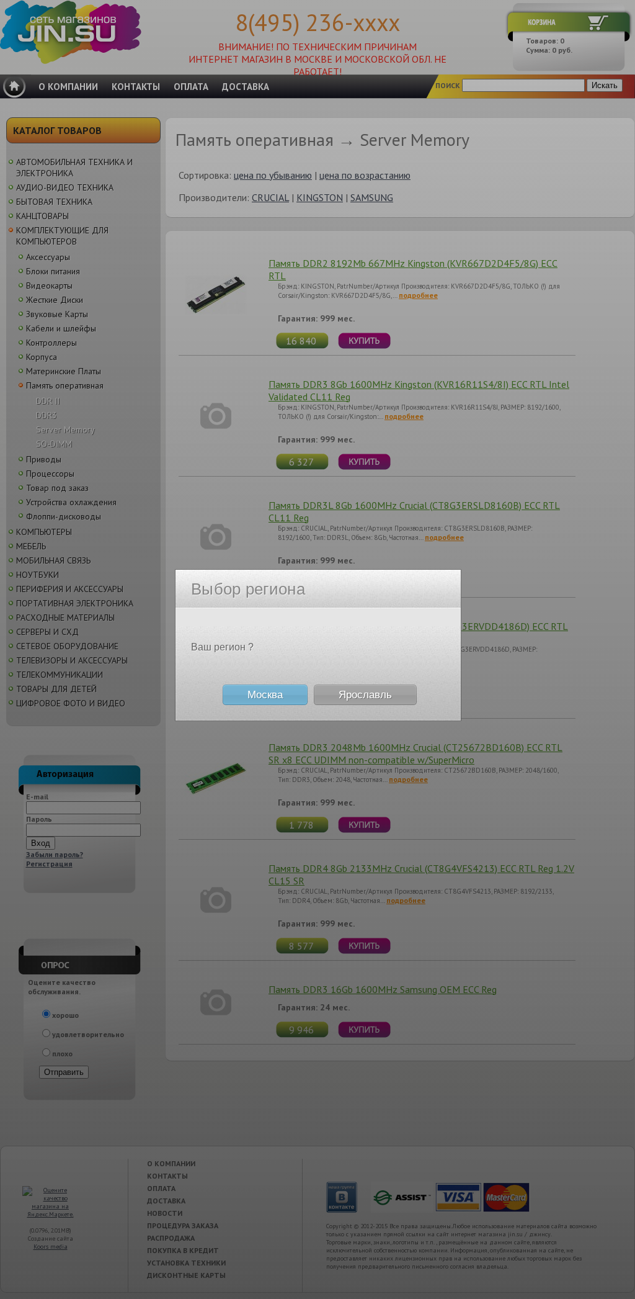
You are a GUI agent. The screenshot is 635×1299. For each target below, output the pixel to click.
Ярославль (365, 695)
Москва (265, 695)
